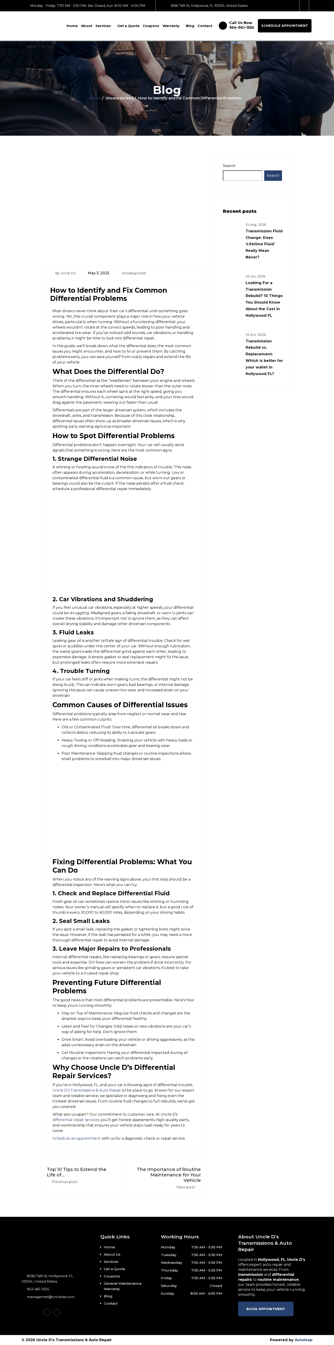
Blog (190, 26)
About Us (112, 1254)
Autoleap (303, 1340)
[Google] (295, 5)
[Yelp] (56, 1312)
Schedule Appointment (284, 26)
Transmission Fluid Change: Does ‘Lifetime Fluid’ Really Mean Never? (264, 244)
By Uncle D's (65, 273)
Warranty (170, 26)
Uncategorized (134, 273)
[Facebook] (304, 5)
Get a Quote (128, 26)
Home (72, 26)
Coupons (151, 26)
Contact (204, 26)
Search (229, 166)
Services (103, 26)
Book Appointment (266, 1309)
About (86, 26)
